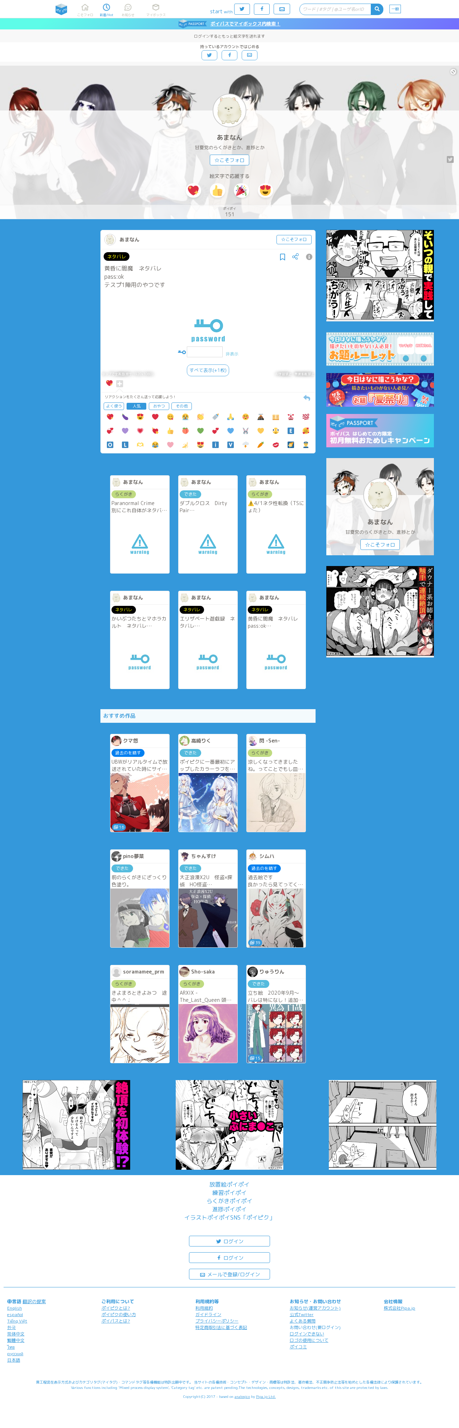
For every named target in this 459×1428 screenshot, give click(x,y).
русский (15, 1354)
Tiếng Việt (17, 1321)
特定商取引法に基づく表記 (221, 1327)
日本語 (13, 1360)
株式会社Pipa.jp (399, 1308)
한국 (11, 1327)
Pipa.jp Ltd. (266, 1396)
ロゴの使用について (309, 1340)
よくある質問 (303, 1321)
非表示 (232, 354)
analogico (242, 1396)
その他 (182, 406)
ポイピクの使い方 (118, 1314)
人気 (137, 406)
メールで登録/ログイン (233, 1274)
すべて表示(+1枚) (208, 370)
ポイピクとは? (115, 1308)
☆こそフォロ (229, 160)
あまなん (229, 137)
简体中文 (15, 1334)
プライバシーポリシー (216, 1321)
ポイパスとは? (115, 1321)
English (14, 1308)
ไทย (11, 1347)
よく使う (114, 406)
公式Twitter (302, 1314)
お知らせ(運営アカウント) (315, 1308)
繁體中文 (15, 1340)
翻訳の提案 (34, 1301)
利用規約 (204, 1308)
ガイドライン (208, 1314)
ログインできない (307, 1334)
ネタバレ (116, 256)
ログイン (232, 1241)
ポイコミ (298, 1347)
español (15, 1314)
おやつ (159, 406)
